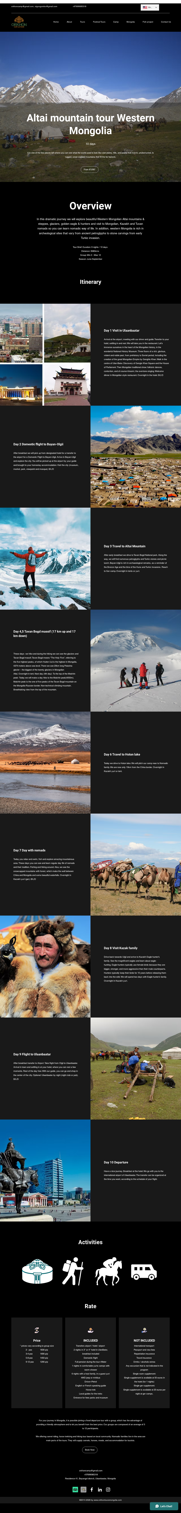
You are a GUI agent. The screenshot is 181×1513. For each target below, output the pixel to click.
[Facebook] (91, 1489)
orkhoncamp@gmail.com (22, 6)
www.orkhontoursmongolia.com (108, 1500)
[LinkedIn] (100, 1489)
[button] (90, 169)
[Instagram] (108, 1489)
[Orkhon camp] (75, 1489)
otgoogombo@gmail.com (46, 6)
